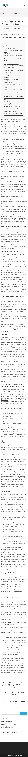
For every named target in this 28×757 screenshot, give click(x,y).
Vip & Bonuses (7, 101)
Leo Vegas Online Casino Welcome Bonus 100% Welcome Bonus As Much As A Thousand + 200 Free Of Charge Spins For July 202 (14, 685)
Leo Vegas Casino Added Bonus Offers (12, 106)
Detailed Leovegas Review (9, 80)
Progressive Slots (7, 77)
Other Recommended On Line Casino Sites (13, 84)
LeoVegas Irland (6, 30)
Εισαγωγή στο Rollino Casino (7, 721)
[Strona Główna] (1, 13)
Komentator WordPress (6, 735)
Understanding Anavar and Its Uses (8, 724)
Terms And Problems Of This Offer (12, 79)
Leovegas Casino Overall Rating (11, 111)
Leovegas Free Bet (8, 82)
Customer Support (8, 62)
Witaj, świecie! (14, 735)
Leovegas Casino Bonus (9, 45)
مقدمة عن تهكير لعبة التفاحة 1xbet (7, 726)
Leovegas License (8, 72)
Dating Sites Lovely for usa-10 (7, 727)
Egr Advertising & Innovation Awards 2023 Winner (14, 693)
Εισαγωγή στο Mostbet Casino (7, 722)
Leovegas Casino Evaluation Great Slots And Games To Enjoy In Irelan (14, 702)
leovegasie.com (4, 400)
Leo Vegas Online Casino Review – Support (13, 96)
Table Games (7, 53)
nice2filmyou (6, 28)
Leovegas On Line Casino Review (11, 64)
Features (6, 69)
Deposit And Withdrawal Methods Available (14, 70)
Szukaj (2, 711)
